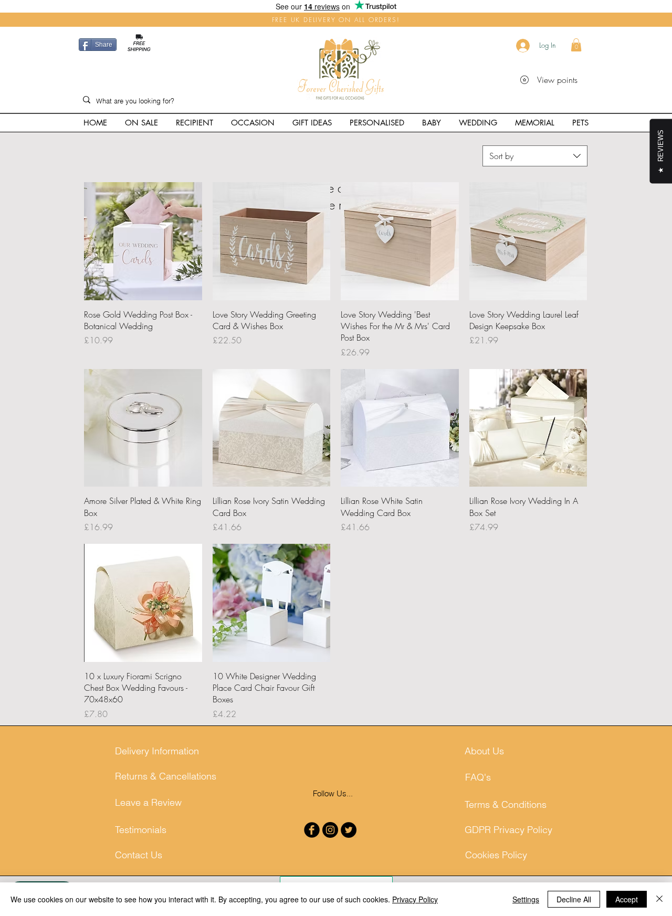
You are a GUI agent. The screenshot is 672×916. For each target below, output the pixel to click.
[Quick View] (143, 241)
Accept (626, 899)
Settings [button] (525, 899)
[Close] (659, 899)
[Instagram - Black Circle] (330, 830)
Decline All (573, 899)
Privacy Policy (415, 899)
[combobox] (534, 155)
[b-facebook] (312, 830)
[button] (576, 44)
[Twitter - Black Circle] (348, 830)
